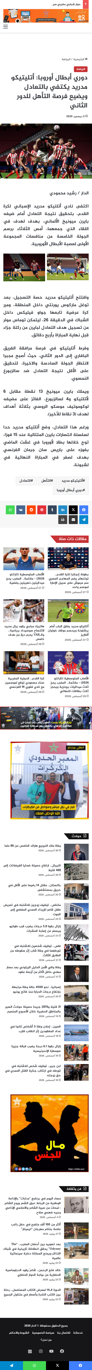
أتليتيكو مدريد (72, 481)
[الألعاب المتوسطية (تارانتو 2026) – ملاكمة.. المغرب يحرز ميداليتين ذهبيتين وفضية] (23, 558)
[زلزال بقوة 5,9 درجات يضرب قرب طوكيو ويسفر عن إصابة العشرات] (76, 932)
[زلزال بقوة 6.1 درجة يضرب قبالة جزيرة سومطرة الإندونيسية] (76, 1052)
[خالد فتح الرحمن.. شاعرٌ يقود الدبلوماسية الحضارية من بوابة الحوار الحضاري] (76, 1276)
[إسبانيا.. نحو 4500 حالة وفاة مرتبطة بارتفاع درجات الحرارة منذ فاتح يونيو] (76, 993)
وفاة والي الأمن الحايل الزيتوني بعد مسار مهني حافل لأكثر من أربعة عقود (33, 970)
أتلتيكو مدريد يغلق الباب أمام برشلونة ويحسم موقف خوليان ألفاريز (68, 630)
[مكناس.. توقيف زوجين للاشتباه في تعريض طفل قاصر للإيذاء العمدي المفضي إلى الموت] (76, 911)
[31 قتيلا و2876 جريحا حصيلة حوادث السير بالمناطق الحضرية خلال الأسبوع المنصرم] (76, 1013)
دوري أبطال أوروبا (70, 490)
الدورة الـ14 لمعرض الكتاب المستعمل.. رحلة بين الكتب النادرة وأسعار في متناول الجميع (32, 1292)
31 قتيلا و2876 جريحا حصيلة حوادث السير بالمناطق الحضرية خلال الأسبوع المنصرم (33, 1009)
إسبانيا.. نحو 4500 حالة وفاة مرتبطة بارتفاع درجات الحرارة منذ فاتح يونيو (36, 989)
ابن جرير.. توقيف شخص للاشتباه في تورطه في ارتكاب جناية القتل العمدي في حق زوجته (33, 1071)
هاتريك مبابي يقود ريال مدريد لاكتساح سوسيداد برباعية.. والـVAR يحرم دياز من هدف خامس (24, 633)
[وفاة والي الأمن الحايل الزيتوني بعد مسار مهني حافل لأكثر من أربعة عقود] (76, 973)
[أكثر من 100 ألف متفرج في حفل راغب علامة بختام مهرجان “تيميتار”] (76, 1230)
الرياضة (66, 59)
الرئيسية (79, 59)
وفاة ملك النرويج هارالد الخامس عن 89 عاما (32, 845)
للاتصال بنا (63, 1333)
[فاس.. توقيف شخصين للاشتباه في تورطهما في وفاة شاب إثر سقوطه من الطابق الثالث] (76, 952)
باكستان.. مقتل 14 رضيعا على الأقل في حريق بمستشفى (34, 888)
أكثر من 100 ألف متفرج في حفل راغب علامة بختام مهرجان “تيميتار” (36, 1227)
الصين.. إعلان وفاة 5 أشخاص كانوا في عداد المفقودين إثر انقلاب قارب (35, 1029)
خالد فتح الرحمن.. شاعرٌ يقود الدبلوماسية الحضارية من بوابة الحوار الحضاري (33, 1272)
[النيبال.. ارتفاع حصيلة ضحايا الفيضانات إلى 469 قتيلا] (76, 871)
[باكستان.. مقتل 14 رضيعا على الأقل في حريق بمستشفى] (76, 891)
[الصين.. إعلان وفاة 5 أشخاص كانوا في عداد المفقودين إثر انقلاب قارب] (76, 1033)
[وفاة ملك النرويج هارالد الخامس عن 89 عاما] (76, 852)
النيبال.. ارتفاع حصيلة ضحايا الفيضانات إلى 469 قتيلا (32, 868)
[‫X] (73, 509)
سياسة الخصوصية (43, 1333)
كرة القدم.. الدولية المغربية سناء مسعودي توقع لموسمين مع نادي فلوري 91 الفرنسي (24, 683)
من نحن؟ (46, 1340)
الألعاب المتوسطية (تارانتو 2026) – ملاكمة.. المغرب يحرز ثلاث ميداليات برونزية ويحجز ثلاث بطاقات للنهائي (69, 685)
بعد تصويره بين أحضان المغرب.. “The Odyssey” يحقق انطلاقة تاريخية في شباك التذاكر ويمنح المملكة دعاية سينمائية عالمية (32, 1251)
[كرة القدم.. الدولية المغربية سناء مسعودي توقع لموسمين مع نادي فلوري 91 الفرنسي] (23, 662)
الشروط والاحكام (19, 1333)
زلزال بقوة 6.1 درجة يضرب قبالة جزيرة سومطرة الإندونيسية (36, 1049)
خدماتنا (78, 1333)
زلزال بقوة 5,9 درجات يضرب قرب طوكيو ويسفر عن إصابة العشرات (35, 929)
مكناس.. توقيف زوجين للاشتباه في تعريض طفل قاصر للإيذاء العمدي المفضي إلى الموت (32, 910)
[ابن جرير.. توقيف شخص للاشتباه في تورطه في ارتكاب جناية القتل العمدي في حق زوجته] (76, 1072)
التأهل (46, 481)
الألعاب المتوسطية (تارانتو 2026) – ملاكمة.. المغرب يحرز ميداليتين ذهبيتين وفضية (25, 578)
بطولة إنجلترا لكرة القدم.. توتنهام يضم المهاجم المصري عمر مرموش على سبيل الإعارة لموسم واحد (69, 581)
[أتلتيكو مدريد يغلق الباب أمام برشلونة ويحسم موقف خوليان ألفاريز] (68, 610)
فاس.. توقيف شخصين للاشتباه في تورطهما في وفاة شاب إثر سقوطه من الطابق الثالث (35, 951)
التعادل (25, 481)
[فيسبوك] (83, 509)
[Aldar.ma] (46, 16)
